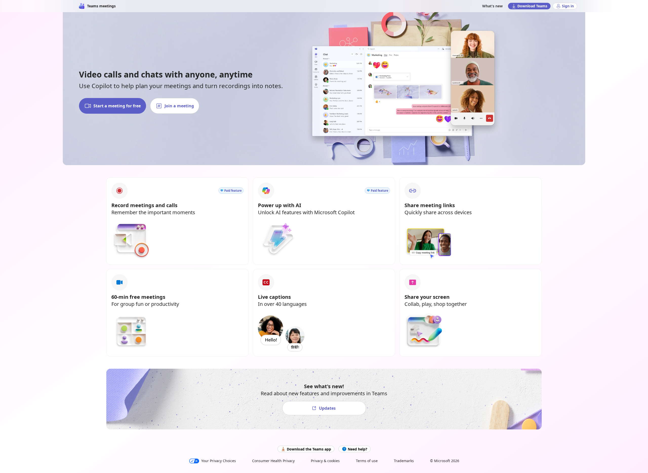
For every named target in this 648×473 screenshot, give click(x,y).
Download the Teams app (309, 449)
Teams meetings (101, 6)
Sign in (568, 6)
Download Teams (532, 6)
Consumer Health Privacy (273, 460)
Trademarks (404, 460)
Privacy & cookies (325, 460)
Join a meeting (179, 106)
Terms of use (367, 460)
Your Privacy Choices (218, 460)
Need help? (357, 449)
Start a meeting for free (117, 106)
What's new (492, 6)
